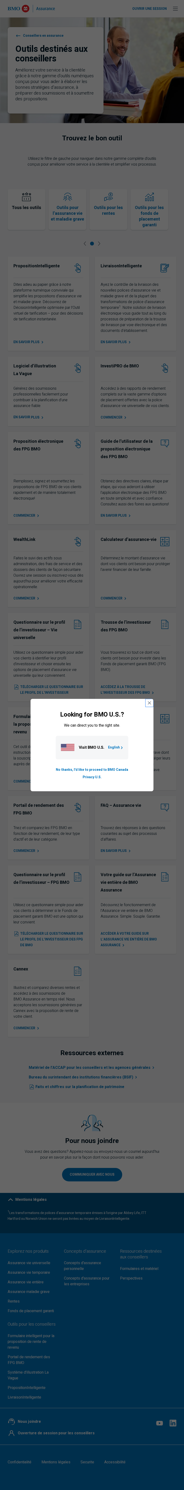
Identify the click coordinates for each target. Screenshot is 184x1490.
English (114, 747)
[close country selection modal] (149, 703)
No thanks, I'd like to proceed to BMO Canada (92, 769)
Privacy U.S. (92, 777)
